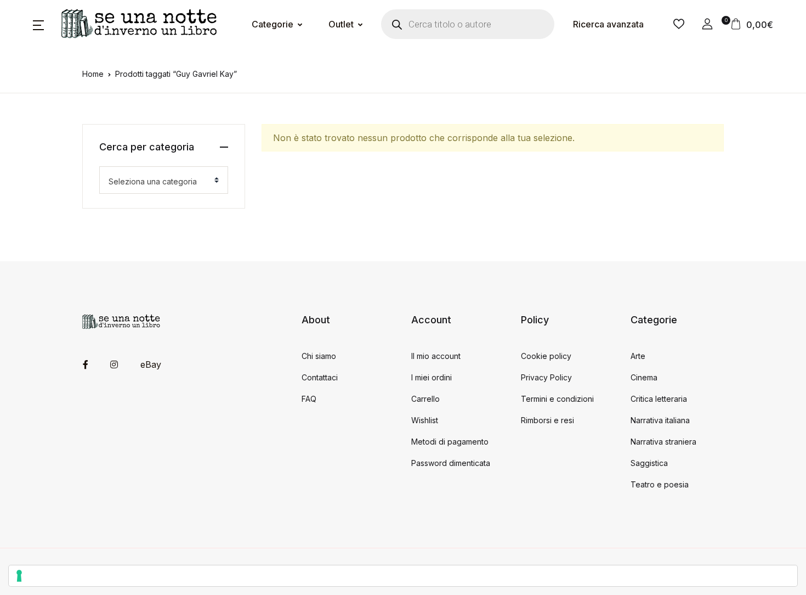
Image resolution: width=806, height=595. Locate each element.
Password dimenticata (450, 463)
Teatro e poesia (660, 484)
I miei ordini (431, 377)
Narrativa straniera (663, 441)
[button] (38, 24)
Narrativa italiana (660, 420)
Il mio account (436, 356)
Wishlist (424, 420)
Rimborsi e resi (547, 420)
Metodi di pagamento (450, 441)
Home (93, 73)
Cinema (644, 377)
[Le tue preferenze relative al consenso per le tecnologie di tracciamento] (403, 575)
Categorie (272, 24)
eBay (150, 364)
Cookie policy (546, 356)
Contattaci (320, 377)
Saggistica (649, 463)
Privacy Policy (546, 377)
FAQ (309, 398)
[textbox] (159, 181)
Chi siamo (319, 356)
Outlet (341, 24)
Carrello (425, 398)
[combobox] (163, 180)
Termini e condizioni (557, 398)
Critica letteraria (659, 398)
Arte (638, 356)
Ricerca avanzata (608, 24)
